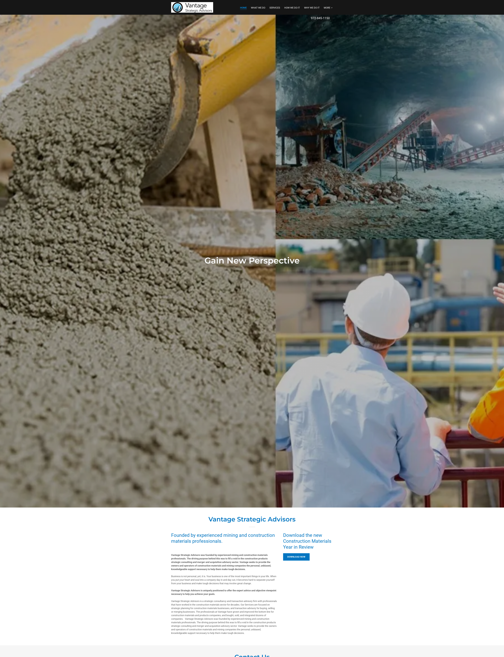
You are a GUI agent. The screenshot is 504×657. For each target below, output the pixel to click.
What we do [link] (258, 7)
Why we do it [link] (312, 7)
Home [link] (243, 7)
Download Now (296, 557)
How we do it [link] (292, 7)
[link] (192, 7)
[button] (328, 7)
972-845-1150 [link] (320, 18)
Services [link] (274, 7)
